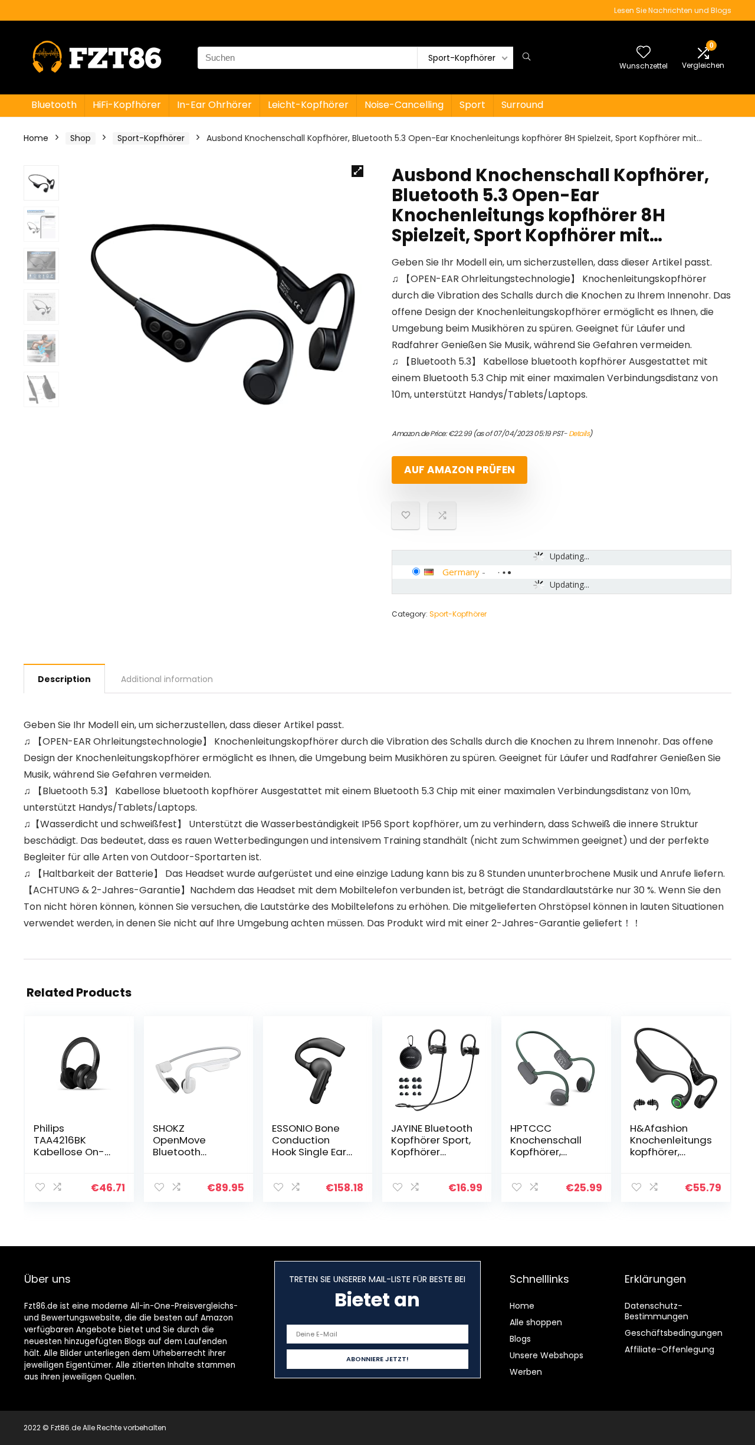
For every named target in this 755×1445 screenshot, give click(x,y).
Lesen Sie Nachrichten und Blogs (672, 10)
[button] (357, 171)
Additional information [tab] (167, 679)
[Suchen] (526, 58)
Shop (80, 138)
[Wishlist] (643, 53)
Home (36, 138)
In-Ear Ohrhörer (214, 105)
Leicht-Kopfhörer (308, 105)
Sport (472, 105)
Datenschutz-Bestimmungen (656, 1311)
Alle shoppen (536, 1322)
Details (579, 433)
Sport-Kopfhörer (151, 138)
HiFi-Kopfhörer (127, 105)
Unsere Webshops (546, 1355)
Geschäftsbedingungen (674, 1333)
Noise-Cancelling (404, 105)
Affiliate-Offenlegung (669, 1349)
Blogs (520, 1339)
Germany (461, 572)
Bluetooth (54, 105)
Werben (526, 1372)
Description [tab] (64, 679)
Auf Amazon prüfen (459, 470)
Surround (522, 105)
